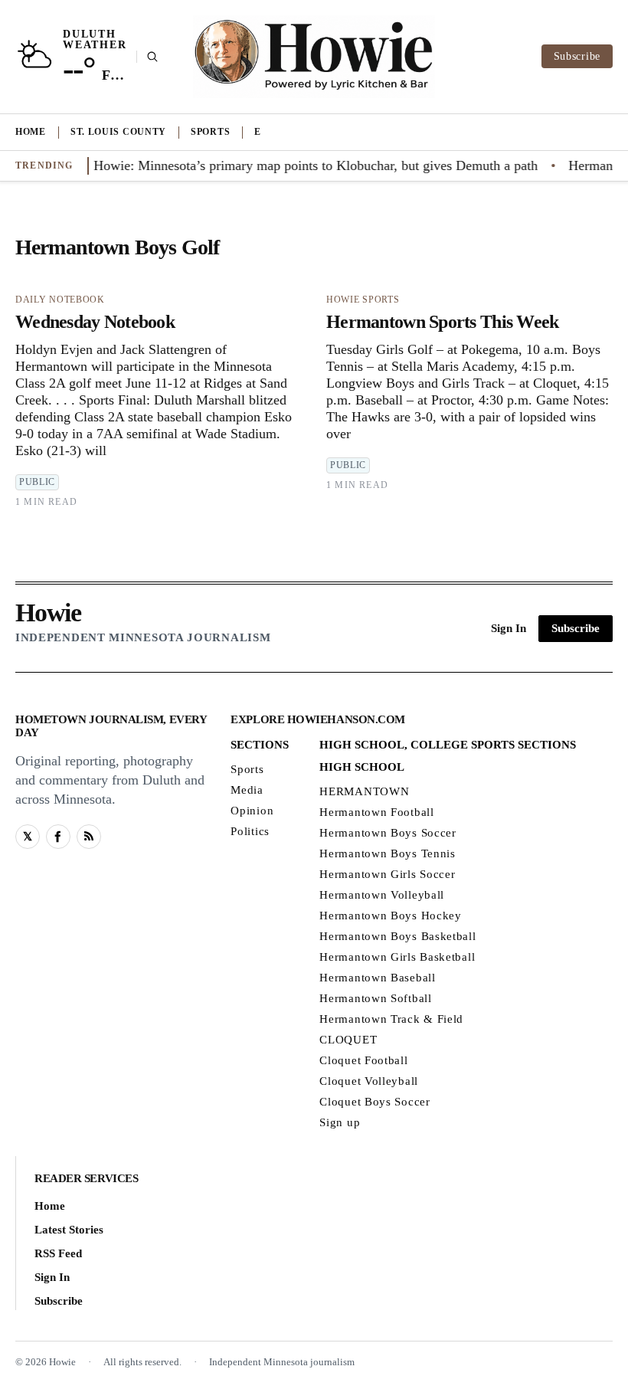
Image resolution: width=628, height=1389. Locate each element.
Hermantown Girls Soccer (387, 874)
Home (30, 131)
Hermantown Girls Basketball (397, 957)
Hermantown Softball (375, 998)
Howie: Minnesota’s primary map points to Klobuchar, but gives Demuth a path (302, 165)
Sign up (339, 1122)
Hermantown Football (376, 812)
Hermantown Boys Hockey (390, 915)
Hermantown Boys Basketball (397, 936)
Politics (250, 831)
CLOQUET (348, 1040)
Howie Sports (362, 299)
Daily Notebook (60, 299)
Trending (44, 165)
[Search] (147, 57)
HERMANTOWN (364, 791)
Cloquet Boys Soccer (374, 1102)
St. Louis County (118, 131)
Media (247, 790)
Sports (210, 131)
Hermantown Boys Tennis (387, 853)
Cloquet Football (363, 1060)
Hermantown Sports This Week (442, 322)
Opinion (252, 810)
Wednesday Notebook (95, 322)
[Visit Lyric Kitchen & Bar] (313, 56)
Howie (48, 613)
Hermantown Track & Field (391, 1019)
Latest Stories (68, 1230)
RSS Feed (58, 1253)
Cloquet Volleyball (368, 1081)
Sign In (508, 628)
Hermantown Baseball (377, 977)
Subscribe (577, 56)
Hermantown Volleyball (381, 895)
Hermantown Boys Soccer (387, 833)
